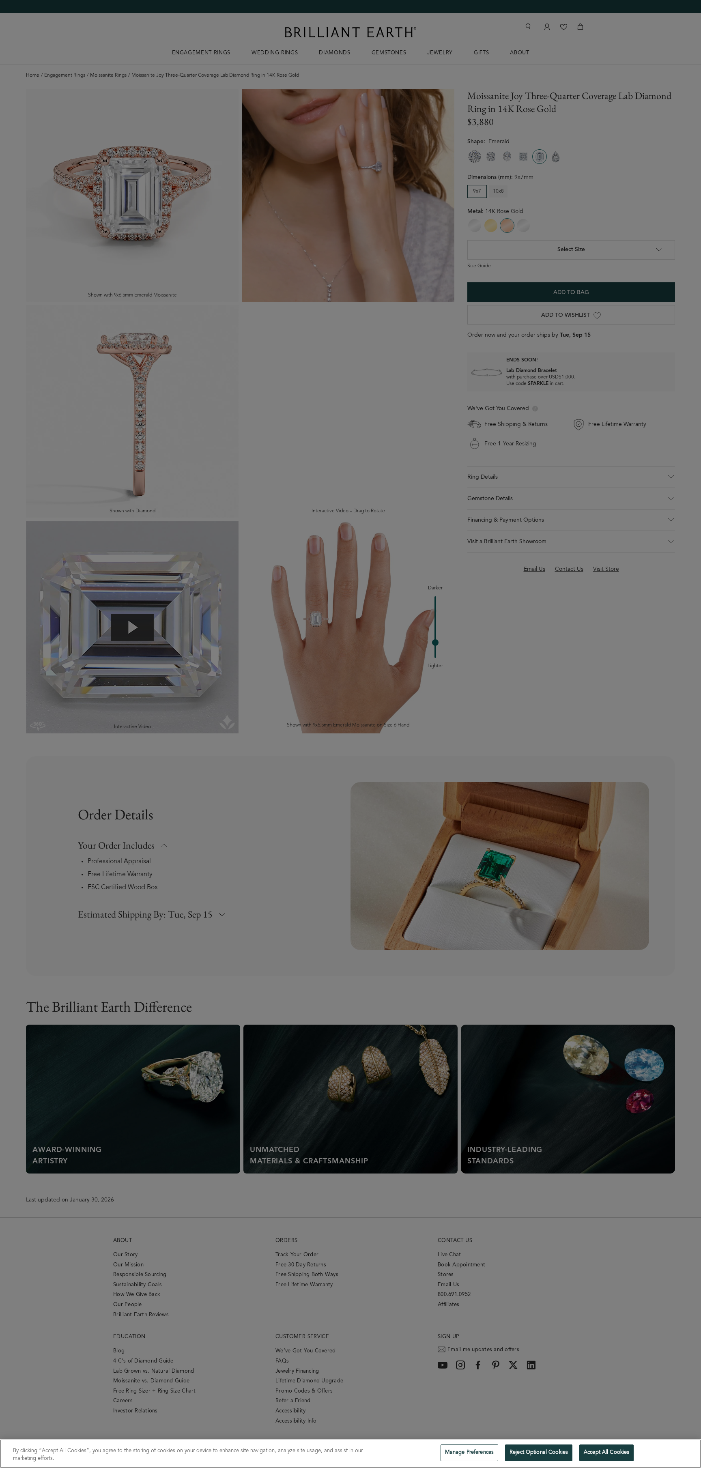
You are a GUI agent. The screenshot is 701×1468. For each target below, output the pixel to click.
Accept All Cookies (606, 1452)
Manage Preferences (469, 1452)
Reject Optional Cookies (539, 1452)
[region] (350, 1453)
